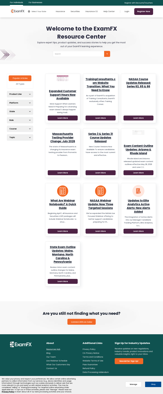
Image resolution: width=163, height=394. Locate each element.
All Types (20, 84)
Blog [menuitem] (48, 353)
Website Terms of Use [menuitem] (93, 360)
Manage (133, 384)
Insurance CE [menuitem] (91, 11)
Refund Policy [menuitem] (89, 368)
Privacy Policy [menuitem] (89, 349)
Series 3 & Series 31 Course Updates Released (100, 137)
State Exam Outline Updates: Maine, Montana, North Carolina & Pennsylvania (63, 254)
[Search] (107, 54)
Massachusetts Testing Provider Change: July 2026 (62, 137)
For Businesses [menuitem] (35, 2)
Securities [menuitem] (75, 11)
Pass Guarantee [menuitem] (90, 364)
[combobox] (78, 54)
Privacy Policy (8, 392)
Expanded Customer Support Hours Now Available (62, 94)
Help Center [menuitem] (109, 11)
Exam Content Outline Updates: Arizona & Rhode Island (138, 149)
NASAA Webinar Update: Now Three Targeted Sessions (100, 204)
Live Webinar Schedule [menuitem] (56, 360)
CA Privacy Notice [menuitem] (91, 353)
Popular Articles (20, 78)
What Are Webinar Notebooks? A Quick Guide (62, 204)
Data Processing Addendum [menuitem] (96, 372)
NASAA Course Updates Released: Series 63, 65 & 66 (138, 82)
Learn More (63, 118)
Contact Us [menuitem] (51, 368)
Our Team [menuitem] (51, 357)
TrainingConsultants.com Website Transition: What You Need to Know (101, 84)
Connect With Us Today (81, 322)
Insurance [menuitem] (60, 11)
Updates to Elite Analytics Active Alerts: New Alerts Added (138, 206)
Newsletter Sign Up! (128, 361)
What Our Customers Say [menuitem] (58, 364)
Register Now (143, 11)
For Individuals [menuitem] (16, 2)
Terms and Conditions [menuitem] (93, 357)
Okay (153, 384)
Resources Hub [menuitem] (53, 349)
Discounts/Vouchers (144, 3)
